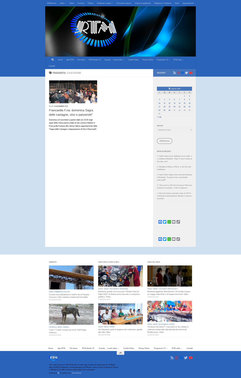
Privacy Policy (147, 60)
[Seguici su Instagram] (178, 72)
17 (159, 107)
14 (179, 103)
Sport (177, 3)
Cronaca (80, 3)
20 (174, 107)
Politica (90, 3)
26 (169, 110)
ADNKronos (51, 3)
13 (174, 103)
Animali (66, 327)
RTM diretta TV (95, 60)
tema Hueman (76, 373)
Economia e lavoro (123, 3)
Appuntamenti (188, 3)
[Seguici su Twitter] (186, 72)
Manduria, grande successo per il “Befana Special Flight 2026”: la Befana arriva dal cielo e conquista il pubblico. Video (119, 294)
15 (184, 103)
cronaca (52, 327)
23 (189, 107)
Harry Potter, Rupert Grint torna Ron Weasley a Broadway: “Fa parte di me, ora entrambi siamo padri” (174, 177)
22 (184, 107)
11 (164, 103)
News (72, 3)
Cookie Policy (133, 60)
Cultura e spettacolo (143, 3)
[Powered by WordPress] (58, 373)
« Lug (159, 117)
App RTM (70, 60)
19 (169, 107)
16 (189, 103)
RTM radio (177, 60)
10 (159, 103)
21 (179, 107)
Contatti (52, 66)
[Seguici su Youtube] (190, 72)
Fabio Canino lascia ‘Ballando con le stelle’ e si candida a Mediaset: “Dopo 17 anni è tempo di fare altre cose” (174, 158)
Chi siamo (81, 60)
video (100, 289)
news (51, 106)
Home (60, 60)
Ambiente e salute (104, 3)
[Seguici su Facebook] (182, 72)
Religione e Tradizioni (162, 3)
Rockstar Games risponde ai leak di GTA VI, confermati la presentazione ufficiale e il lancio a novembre (174, 195)
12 (169, 103)
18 (164, 107)
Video (62, 3)
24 (159, 110)
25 (164, 110)
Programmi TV (162, 60)
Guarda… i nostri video (113, 60)
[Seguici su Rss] (174, 72)
